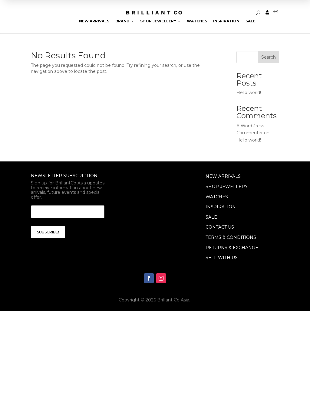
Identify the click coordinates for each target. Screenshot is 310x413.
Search (268, 57)
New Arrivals (94, 21)
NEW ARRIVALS (223, 176)
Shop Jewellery (160, 21)
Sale (251, 21)
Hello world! (248, 92)
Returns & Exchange (232, 247)
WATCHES (217, 197)
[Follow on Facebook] (149, 278)
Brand (124, 21)
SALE (211, 217)
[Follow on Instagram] (161, 278)
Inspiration (226, 21)
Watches (197, 21)
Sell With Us (222, 257)
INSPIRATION (221, 207)
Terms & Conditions (231, 237)
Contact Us (220, 227)
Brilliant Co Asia (173, 300)
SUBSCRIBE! (48, 232)
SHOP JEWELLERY (227, 186)
